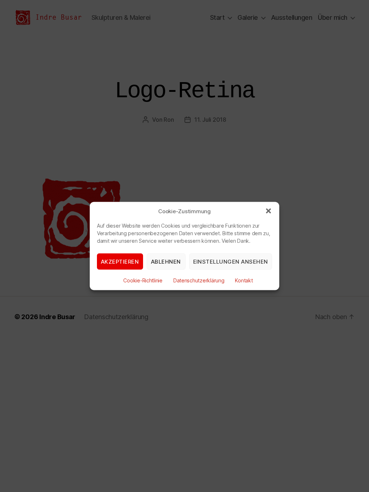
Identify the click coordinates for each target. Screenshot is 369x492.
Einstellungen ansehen (230, 261)
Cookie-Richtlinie (142, 280)
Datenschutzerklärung (198, 280)
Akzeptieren (120, 261)
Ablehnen (166, 261)
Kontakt (244, 280)
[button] (268, 211)
